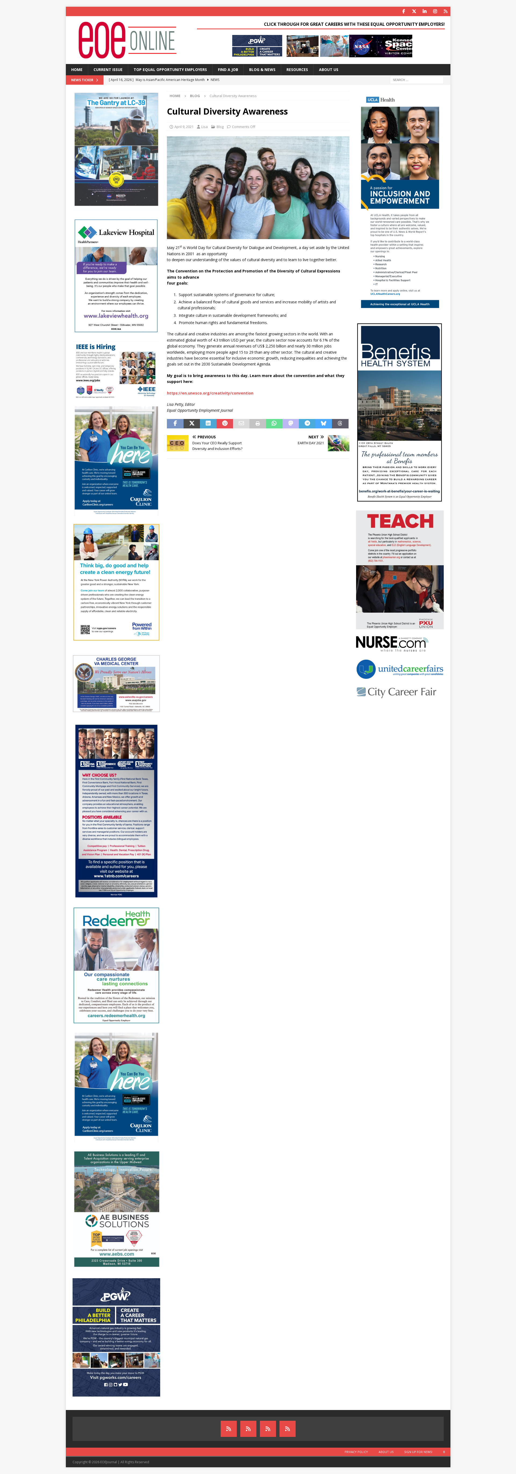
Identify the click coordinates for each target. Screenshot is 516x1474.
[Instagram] (435, 11)
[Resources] (445, 11)
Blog (220, 126)
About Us (328, 69)
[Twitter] (414, 11)
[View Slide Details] (321, 46)
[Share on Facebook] (175, 424)
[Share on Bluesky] (324, 424)
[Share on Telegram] (307, 424)
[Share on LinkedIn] (208, 424)
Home (77, 69)
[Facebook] (403, 11)
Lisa (204, 126)
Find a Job (228, 69)
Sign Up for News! (418, 1452)
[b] (288, 1429)
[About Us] (248, 1429)
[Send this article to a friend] (241, 424)
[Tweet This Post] (192, 424)
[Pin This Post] (225, 424)
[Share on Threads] (340, 424)
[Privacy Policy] (229, 1429)
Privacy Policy (356, 1452)
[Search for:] (417, 79)
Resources (297, 69)
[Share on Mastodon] (290, 424)
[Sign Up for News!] (268, 1429)
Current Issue (108, 69)
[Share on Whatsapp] (274, 424)
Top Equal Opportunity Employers (170, 69)
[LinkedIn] (424, 11)
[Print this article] (257, 424)
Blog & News (262, 69)
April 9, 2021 (184, 126)
